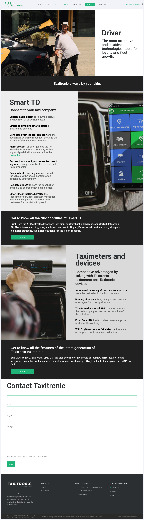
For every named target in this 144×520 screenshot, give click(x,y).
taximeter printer (32, 361)
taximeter (15, 155)
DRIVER (80, 498)
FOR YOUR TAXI (44, 4)
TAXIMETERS (116, 488)
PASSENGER (82, 494)
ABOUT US (77, 4)
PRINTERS (115, 492)
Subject (9, 416)
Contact (43, 487)
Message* (10, 427)
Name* (9, 394)
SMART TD (116, 496)
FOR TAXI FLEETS (61, 4)
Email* (9, 405)
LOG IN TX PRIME (133, 4)
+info (22, 237)
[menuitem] (102, 4)
